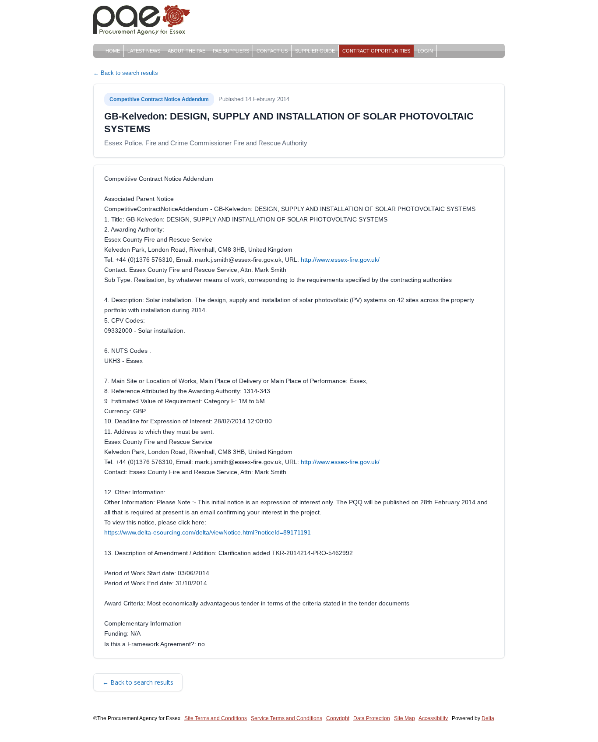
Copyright (337, 718)
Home (113, 50)
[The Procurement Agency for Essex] (143, 19)
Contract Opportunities (376, 50)
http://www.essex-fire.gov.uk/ (340, 259)
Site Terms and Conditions (215, 718)
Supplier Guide (315, 50)
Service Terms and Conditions (286, 718)
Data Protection (371, 718)
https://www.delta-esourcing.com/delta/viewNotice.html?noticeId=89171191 (207, 532)
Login (425, 50)
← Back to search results (125, 73)
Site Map (404, 718)
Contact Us (272, 50)
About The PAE (186, 50)
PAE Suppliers (231, 50)
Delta (488, 718)
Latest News (143, 50)
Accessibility (433, 718)
